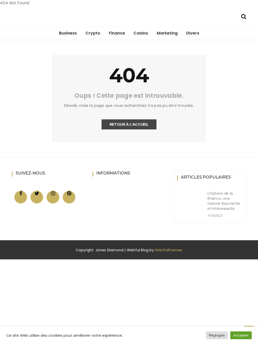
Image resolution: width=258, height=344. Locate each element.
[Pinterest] (69, 193)
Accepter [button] (241, 335)
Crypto (92, 33)
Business (68, 33)
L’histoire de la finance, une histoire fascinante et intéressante (223, 201)
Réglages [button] (217, 335)
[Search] (243, 16)
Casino (141, 33)
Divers (192, 33)
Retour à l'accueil (129, 124)
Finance (117, 33)
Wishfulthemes (168, 250)
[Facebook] (20, 193)
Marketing (167, 33)
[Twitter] (37, 193)
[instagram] (53, 193)
